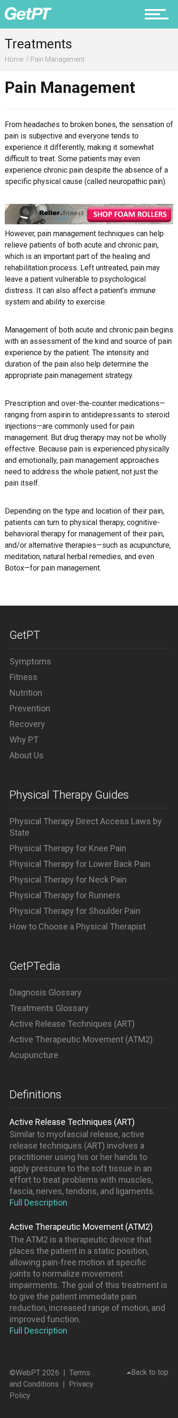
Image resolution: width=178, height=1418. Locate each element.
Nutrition (25, 693)
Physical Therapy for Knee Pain (67, 848)
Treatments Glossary (49, 1008)
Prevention (29, 708)
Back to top (150, 1372)
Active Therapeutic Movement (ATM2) (81, 1039)
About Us (26, 755)
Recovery (27, 724)
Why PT (23, 740)
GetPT (24, 635)
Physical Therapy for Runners (65, 895)
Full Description (38, 1202)
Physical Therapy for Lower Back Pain (79, 864)
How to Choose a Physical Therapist (77, 926)
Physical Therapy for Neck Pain (68, 879)
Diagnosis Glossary (45, 992)
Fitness (23, 677)
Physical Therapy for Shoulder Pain (75, 911)
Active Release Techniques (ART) (72, 1024)
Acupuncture (33, 1055)
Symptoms (30, 661)
